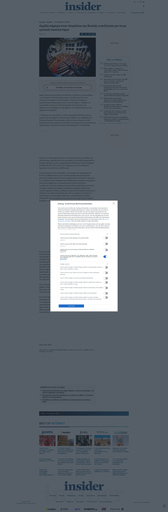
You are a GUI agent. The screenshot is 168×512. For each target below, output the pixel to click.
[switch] (105, 238)
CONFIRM (71, 306)
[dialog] (84, 256)
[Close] (114, 204)
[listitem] (84, 234)
